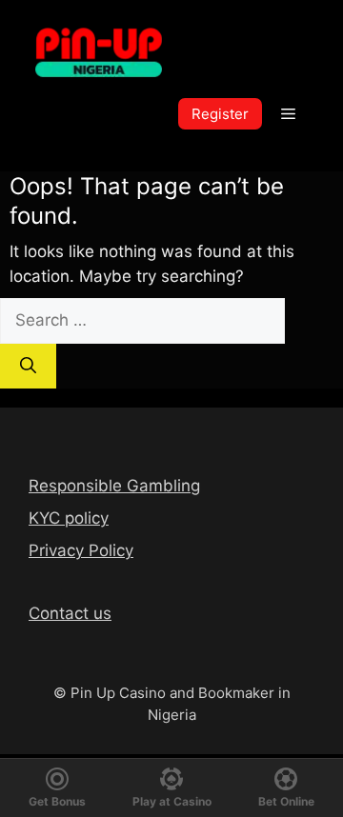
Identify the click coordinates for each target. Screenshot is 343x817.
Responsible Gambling (114, 485)
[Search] (28, 366)
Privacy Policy (81, 550)
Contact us (70, 613)
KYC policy (69, 518)
